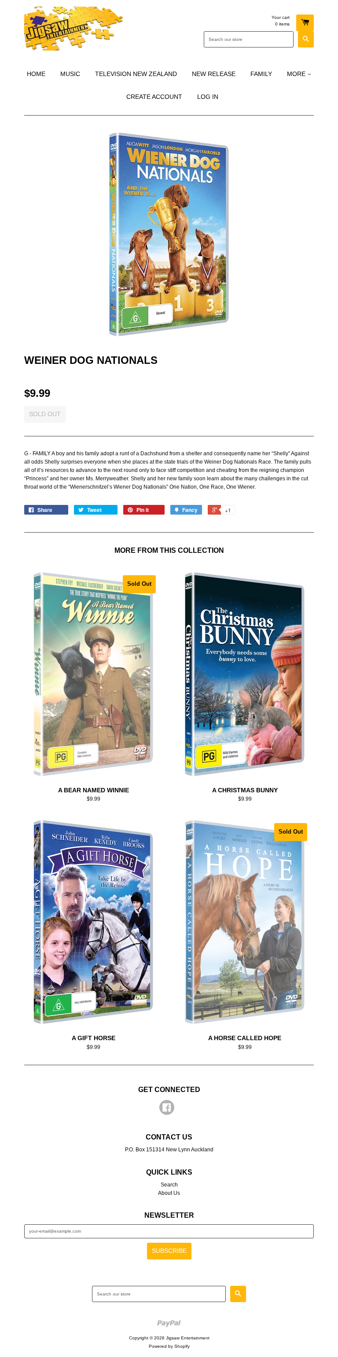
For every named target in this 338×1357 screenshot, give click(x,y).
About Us (169, 1193)
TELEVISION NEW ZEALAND (136, 73)
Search (169, 1185)
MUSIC (70, 73)
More (297, 73)
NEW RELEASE (213, 73)
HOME (36, 73)
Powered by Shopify (169, 1346)
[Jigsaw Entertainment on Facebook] (166, 1109)
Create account (154, 96)
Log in (207, 96)
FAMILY (261, 73)
